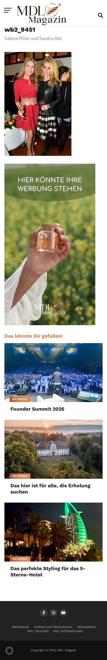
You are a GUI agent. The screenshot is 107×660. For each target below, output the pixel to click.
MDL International (68, 631)
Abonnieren (86, 627)
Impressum (20, 627)
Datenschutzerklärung (53, 627)
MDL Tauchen (38, 631)
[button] (9, 650)
